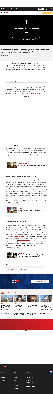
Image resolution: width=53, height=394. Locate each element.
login (50, 8)
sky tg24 (3, 377)
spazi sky (16, 385)
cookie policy (29, 377)
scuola (9, 266)
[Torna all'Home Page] (6, 13)
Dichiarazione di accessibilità (30, 383)
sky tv (15, 375)
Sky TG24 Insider (46, 12)
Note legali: (28, 372)
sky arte (3, 383)
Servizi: (15, 372)
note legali (29, 380)
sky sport (3, 375)
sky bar (16, 383)
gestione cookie (30, 375)
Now (15, 380)
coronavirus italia (30, 266)
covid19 (41, 266)
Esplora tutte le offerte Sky (14, 8)
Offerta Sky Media (30, 386)
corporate (29, 389)
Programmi (16, 388)
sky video (3, 380)
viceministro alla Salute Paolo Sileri (19, 236)
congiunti (23, 269)
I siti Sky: (3, 372)
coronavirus (18, 266)
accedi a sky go (46, 371)
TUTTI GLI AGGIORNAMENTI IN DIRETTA (28, 93)
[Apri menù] (1, 13)
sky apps (16, 377)
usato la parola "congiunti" (21, 229)
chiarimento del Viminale (23, 240)
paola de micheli (12, 269)
